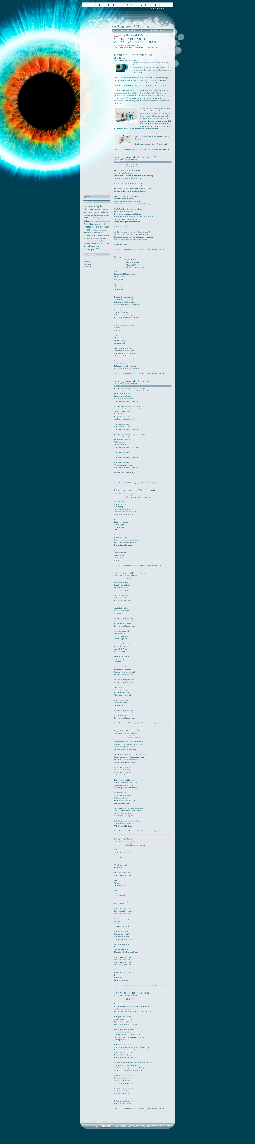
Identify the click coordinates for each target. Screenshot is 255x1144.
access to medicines (88, 206)
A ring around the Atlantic (125, 149)
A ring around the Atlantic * (135, 157)
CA (104, 212)
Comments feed (88, 264)
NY (91, 230)
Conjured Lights (156, 113)
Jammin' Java (104, 218)
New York (101, 224)
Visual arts (129, 47)
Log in (85, 259)
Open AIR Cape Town (98, 232)
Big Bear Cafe (100, 209)
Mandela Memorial (93, 221)
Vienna (97, 246)
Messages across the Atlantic (135, 490)
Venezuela (93, 246)
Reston (85, 241)
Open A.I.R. (98, 230)
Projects (125, 30)
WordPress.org (87, 266)
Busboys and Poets (98, 212)
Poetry (134, 249)
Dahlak (85, 218)
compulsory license (105, 215)
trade (105, 241)
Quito (104, 238)
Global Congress (97, 218)
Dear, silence (123, 838)
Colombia (97, 215)
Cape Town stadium (90, 215)
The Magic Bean (99, 241)
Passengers (88, 235)
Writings (141, 149)
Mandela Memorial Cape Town (103, 221)
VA (89, 246)
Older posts (121, 1116)
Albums (142, 30)
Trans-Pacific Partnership (89, 243)
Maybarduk (88, 224)
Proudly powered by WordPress (102, 1122)
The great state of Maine (132, 992)
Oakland (94, 230)
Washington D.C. (91, 249)
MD (94, 224)
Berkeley (93, 209)
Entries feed (87, 261)
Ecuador (90, 218)
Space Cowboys (91, 241)
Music (96, 224)
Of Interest (152, 30)
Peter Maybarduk (129, 4)
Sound (118, 257)
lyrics (156, 249)
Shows (134, 30)
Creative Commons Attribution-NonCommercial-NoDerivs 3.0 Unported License (142, 1125)
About (116, 30)
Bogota (91, 212)
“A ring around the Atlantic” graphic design (137, 40)
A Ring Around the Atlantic (144, 47)
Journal (164, 30)
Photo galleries (123, 47)
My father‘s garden (128, 730)
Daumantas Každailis (134, 45)
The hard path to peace (130, 572)
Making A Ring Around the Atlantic (133, 56)
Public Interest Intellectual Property (95, 238)
